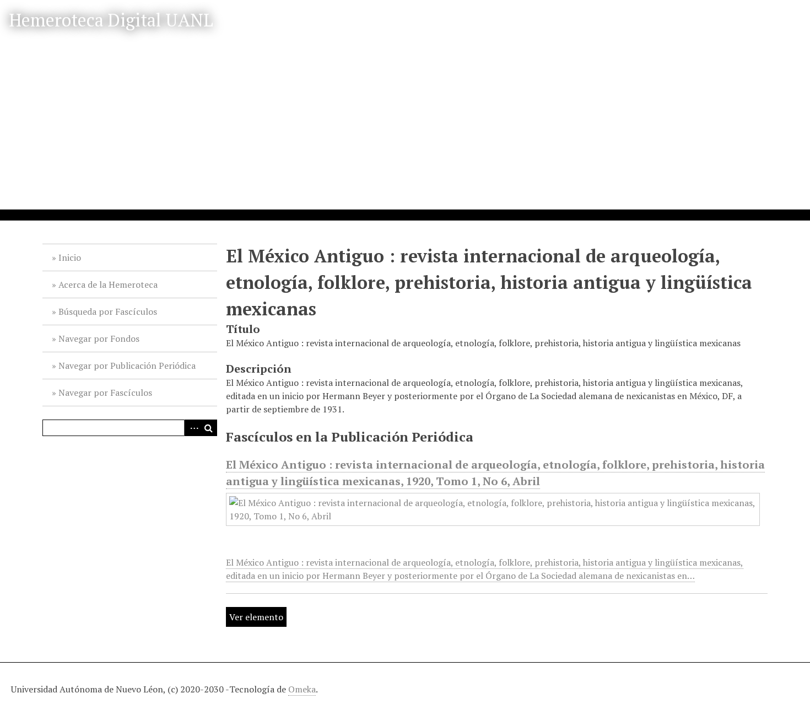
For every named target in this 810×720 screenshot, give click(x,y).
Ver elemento (256, 617)
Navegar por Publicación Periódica (127, 365)
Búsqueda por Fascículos (107, 311)
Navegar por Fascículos (105, 392)
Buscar (209, 428)
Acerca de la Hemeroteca (108, 284)
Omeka (302, 689)
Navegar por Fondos (98, 338)
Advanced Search (192, 428)
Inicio (69, 257)
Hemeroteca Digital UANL (111, 19)
